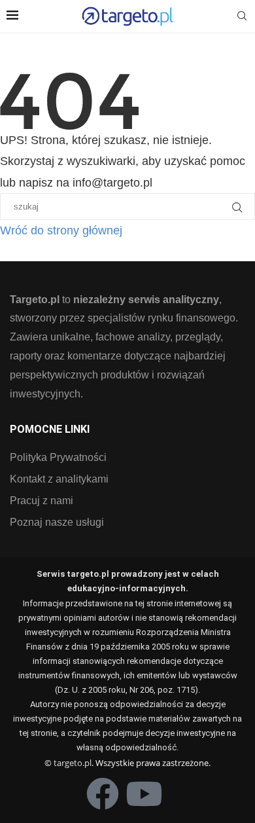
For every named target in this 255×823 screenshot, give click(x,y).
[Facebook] (102, 793)
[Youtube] (144, 793)
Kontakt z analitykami (59, 479)
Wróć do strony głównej (61, 230)
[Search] (241, 16)
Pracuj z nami (41, 501)
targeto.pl (73, 763)
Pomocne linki (50, 429)
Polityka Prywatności (58, 457)
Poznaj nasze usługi (57, 522)
